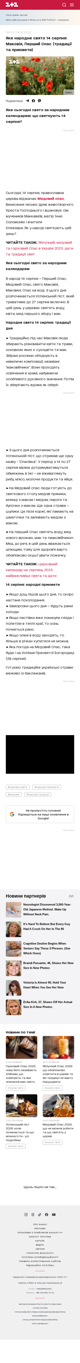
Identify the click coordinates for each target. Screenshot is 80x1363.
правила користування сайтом (40, 1261)
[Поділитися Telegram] (27, 100)
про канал (40, 1224)
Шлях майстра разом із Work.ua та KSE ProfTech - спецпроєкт (37, 20)
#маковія (13, 794)
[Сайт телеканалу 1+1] (12, 5)
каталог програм (40, 1236)
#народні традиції (38, 794)
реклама (40, 1228)
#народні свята (17, 786)
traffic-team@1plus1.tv (40, 1323)
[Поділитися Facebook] (33, 100)
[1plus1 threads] (32, 1214)
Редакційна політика (40, 1265)
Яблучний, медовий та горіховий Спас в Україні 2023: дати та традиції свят (39, 248)
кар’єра (40, 1240)
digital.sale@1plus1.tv (40, 1316)
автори (40, 1249)
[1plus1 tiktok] (39, 1214)
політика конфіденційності (40, 1257)
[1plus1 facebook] (46, 1214)
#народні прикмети (47, 786)
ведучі (40, 1244)
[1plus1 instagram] (26, 1214)
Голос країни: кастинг (17, 15)
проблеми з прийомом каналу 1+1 (40, 1232)
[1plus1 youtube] (54, 1214)
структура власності (40, 1253)
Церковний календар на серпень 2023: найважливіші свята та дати (31, 569)
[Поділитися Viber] (39, 101)
